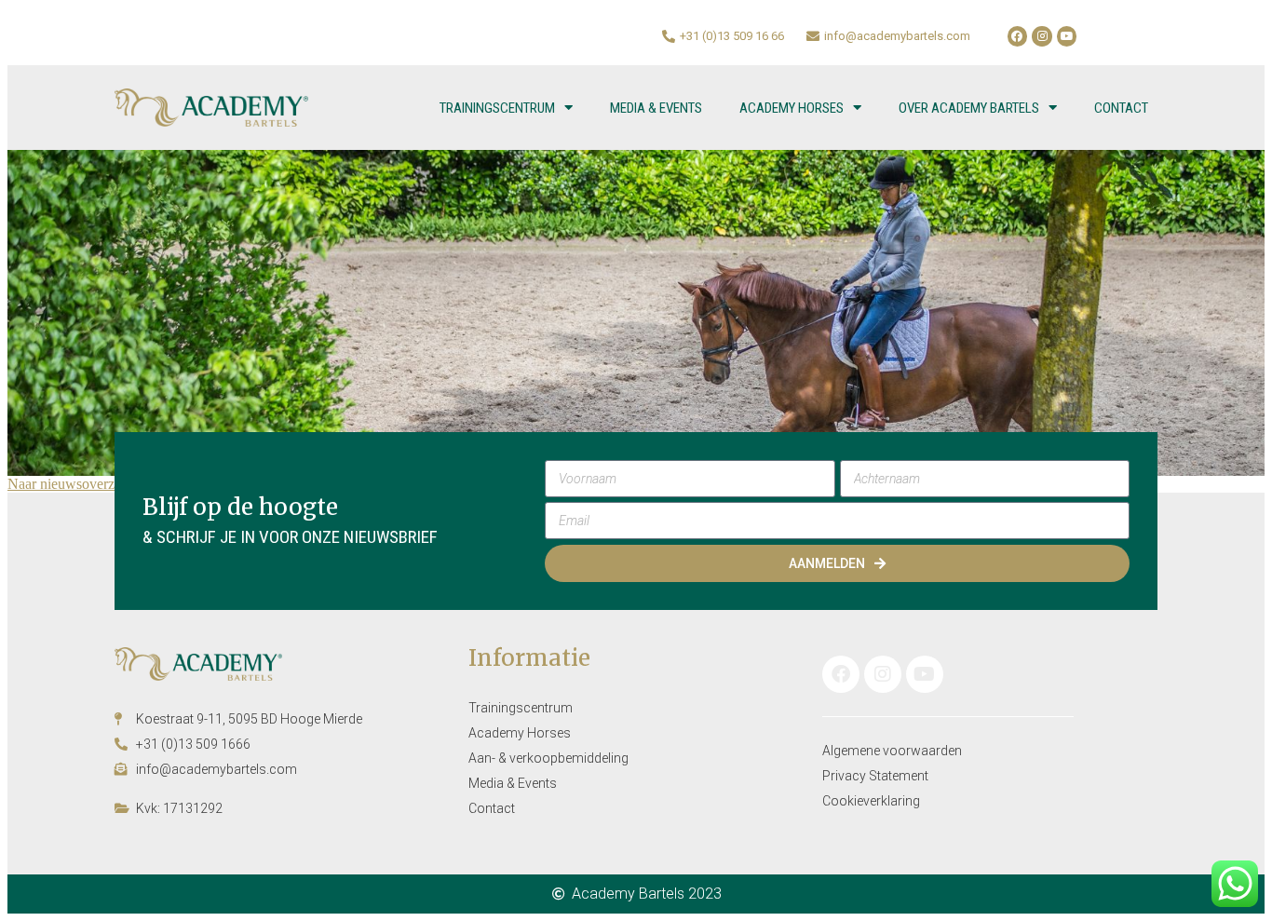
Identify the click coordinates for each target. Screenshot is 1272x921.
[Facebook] (1018, 36)
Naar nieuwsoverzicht (71, 484)
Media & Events (656, 108)
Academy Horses (791, 108)
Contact (1121, 108)
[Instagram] (1042, 36)
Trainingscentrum (497, 108)
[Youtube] (1067, 36)
